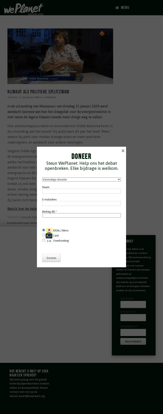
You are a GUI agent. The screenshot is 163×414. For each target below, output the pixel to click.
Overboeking (60, 240)
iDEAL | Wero (60, 230)
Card (55, 235)
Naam (45, 187)
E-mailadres (49, 199)
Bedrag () (49, 211)
